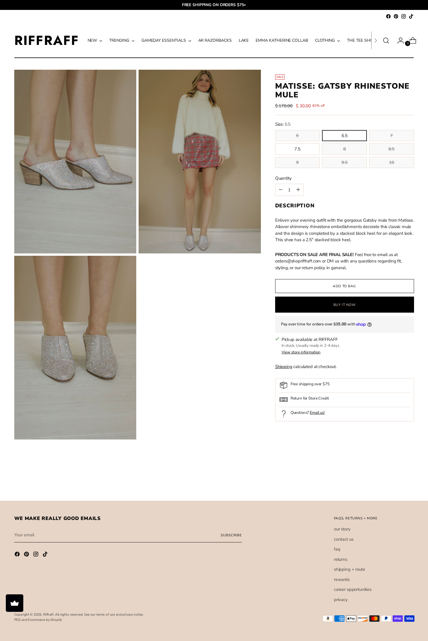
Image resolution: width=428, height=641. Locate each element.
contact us (343, 539)
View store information (301, 352)
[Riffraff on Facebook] (388, 16)
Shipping (283, 366)
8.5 (391, 149)
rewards (342, 579)
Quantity (283, 178)
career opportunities (353, 589)
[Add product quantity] (280, 190)
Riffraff (48, 614)
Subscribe (231, 535)
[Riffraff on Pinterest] (396, 16)
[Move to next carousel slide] (409, 481)
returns (340, 559)
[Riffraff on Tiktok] (411, 16)
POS (17, 619)
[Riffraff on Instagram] (403, 16)
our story (342, 529)
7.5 (297, 149)
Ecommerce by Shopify (45, 619)
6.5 (345, 136)
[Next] (375, 40)
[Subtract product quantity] (298, 190)
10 (391, 162)
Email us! (317, 412)
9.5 (345, 162)
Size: (283, 124)
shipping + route (349, 569)
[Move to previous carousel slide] (396, 481)
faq (337, 549)
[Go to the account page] (398, 40)
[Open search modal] (386, 40)
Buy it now (344, 304)
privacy (341, 600)
